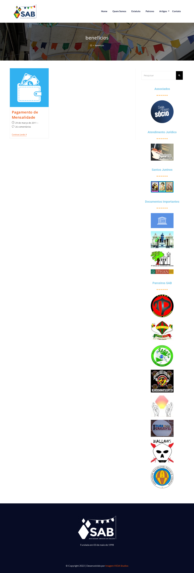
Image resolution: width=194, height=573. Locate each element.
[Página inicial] (91, 45)
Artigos (163, 11)
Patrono (150, 11)
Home (104, 11)
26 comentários (23, 126)
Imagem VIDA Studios (116, 565)
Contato (176, 11)
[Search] (179, 75)
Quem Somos (119, 11)
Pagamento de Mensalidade (25, 115)
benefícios (99, 45)
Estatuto (135, 11)
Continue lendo (19, 134)
